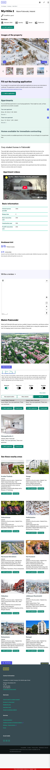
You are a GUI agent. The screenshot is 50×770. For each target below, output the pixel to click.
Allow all (41, 396)
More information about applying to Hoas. (11, 89)
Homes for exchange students (10, 709)
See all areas (8, 662)
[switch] (19, 388)
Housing (9, 6)
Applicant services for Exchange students (12, 722)
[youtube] (9, 741)
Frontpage (3, 6)
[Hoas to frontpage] (3, 2)
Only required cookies (9, 396)
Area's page (16, 494)
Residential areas (7, 704)
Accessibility (23, 747)
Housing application (7, 720)
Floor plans (44, 62)
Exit (35, 769)
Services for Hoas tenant (8, 702)
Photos (38, 62)
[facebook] (4, 741)
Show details (43, 392)
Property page (18, 409)
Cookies (29, 747)
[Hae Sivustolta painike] (44, 2)
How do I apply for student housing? (11, 699)
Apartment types (7, 707)
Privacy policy (35, 747)
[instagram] (7, 741)
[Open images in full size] (46, 41)
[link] (39, 2)
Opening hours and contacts (9, 689)
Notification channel (43, 747)
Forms (4, 727)
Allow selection (25, 396)
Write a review (7, 274)
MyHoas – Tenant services (9, 725)
